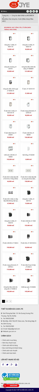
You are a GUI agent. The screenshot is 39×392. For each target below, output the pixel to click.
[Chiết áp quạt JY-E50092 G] (28, 280)
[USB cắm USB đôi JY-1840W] (10, 148)
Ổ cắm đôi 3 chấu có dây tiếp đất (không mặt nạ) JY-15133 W (10, 200)
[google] (36, 11)
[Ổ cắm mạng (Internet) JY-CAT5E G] (10, 258)
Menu (5, 11)
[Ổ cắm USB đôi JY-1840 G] (10, 236)
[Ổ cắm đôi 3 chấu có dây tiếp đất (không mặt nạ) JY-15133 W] (10, 192)
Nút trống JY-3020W (28, 155)
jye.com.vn (12, 331)
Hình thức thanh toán (9, 343)
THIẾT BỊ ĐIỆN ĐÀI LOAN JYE (21, 383)
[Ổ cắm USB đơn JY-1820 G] (28, 214)
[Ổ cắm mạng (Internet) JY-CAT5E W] (28, 104)
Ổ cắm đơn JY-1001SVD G (28, 243)
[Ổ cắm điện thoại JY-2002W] (10, 126)
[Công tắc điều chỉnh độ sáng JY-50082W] (28, 60)
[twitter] (30, 11)
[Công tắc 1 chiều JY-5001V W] (10, 38)
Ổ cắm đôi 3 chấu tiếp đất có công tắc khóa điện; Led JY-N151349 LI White (28, 178)
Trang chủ (5, 15)
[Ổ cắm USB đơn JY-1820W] (28, 126)
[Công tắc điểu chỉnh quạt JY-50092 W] (10, 82)
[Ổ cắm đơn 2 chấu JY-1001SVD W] (10, 104)
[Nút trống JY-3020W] (28, 148)
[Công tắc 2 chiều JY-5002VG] (10, 214)
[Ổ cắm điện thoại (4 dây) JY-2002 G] (28, 258)
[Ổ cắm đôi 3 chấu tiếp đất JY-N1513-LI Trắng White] (10, 170)
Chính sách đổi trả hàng (10, 345)
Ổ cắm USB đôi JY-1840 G (10, 243)
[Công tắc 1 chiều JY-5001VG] (28, 192)
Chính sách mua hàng (9, 340)
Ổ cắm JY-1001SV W (28, 89)
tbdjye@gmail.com (14, 329)
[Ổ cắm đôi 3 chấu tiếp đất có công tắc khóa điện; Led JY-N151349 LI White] (28, 170)
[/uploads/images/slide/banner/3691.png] (19, 4)
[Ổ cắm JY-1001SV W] (28, 82)
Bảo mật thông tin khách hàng (12, 348)
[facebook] (27, 11)
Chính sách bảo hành (9, 353)
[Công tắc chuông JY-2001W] (10, 60)
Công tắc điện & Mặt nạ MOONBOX (23, 15)
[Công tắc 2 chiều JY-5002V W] (28, 38)
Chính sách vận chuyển (9, 350)
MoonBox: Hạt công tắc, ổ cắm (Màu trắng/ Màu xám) (17, 20)
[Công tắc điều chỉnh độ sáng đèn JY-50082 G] (10, 280)
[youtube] (33, 11)
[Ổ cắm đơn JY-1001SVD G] (28, 236)
